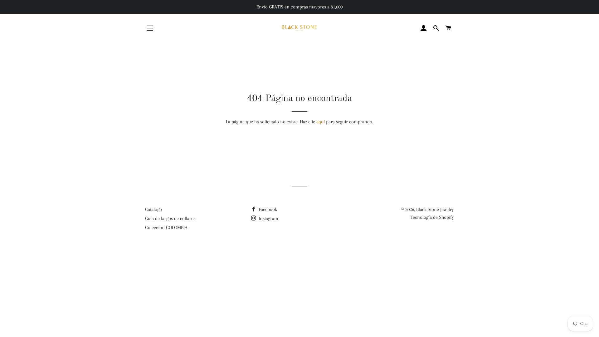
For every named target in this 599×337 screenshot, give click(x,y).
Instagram (267, 218)
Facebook (267, 209)
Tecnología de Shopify (432, 217)
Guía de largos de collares (170, 218)
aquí (320, 122)
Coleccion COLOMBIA (166, 227)
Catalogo (153, 209)
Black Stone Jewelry (435, 209)
